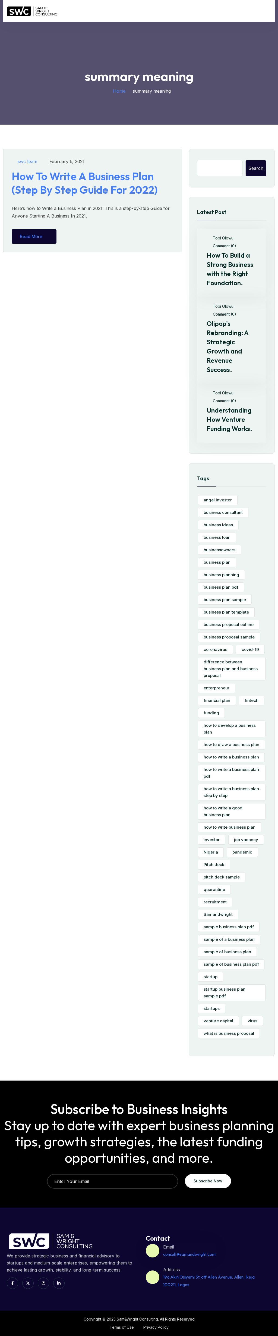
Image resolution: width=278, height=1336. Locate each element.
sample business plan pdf (229, 926)
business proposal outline (229, 624)
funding (211, 712)
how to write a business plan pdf (231, 773)
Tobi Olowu (222, 238)
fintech (251, 700)
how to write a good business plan (223, 811)
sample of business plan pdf (231, 964)
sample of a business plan (229, 939)
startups (212, 1008)
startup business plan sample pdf (224, 992)
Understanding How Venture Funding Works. (229, 419)
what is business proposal (229, 1033)
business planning (221, 574)
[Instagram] (43, 1283)
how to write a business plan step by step (231, 792)
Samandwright (218, 914)
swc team (27, 161)
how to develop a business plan (230, 729)
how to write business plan (229, 827)
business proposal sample (229, 637)
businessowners (219, 549)
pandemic (242, 852)
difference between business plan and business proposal (231, 668)
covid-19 (250, 649)
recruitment (215, 901)
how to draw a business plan (231, 744)
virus (252, 1020)
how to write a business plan (231, 757)
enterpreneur (216, 687)
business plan (217, 562)
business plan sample (225, 599)
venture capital (218, 1020)
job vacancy (246, 839)
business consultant (223, 512)
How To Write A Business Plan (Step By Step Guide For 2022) (84, 182)
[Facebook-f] (12, 1283)
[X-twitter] (28, 1283)
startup (210, 976)
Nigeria (211, 852)
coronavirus (215, 649)
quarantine (214, 889)
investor (212, 839)
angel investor (218, 499)
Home (119, 91)
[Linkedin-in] (59, 1283)
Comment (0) (224, 246)
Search (255, 168)
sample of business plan (227, 951)
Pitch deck (214, 864)
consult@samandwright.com (189, 1254)
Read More (31, 236)
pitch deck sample (222, 877)
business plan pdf (221, 587)
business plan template (226, 612)
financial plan (217, 700)
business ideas (218, 524)
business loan (217, 537)
